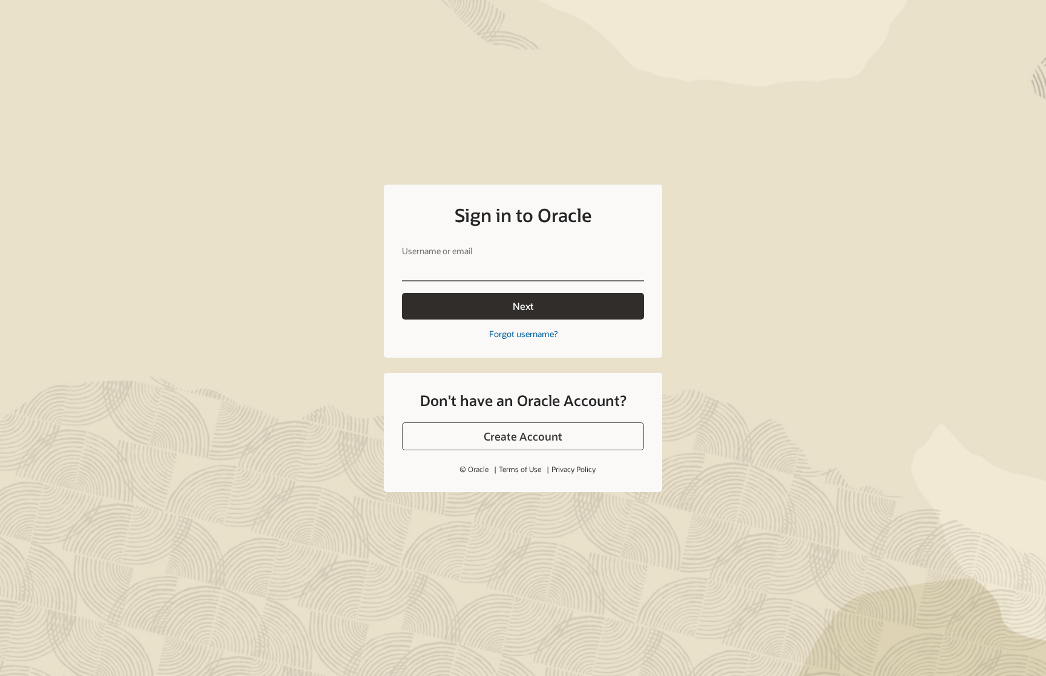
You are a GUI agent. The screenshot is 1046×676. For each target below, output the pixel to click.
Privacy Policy (573, 469)
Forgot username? (523, 334)
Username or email (437, 251)
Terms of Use (520, 469)
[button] (523, 436)
